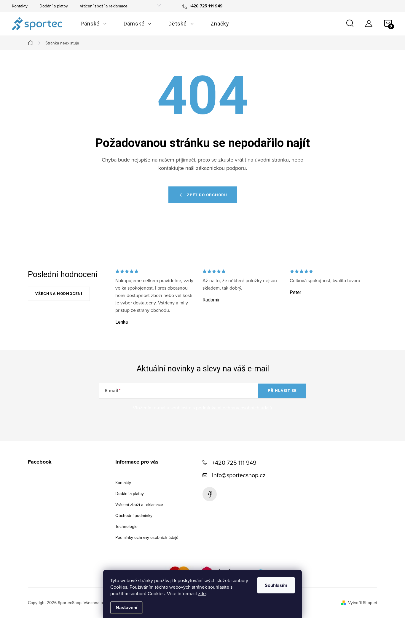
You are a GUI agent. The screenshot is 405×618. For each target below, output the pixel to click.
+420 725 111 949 (234, 462)
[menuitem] (93, 24)
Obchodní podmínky (133, 515)
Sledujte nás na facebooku (210, 494)
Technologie (126, 526)
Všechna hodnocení (58, 293)
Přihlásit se (282, 390)
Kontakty (20, 6)
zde (202, 593)
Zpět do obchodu (207, 195)
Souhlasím (276, 585)
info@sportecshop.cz (238, 475)
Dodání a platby (53, 6)
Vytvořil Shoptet (362, 603)
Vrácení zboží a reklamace (103, 6)
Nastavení (126, 607)
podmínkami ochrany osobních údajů (234, 407)
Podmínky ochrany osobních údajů (146, 537)
